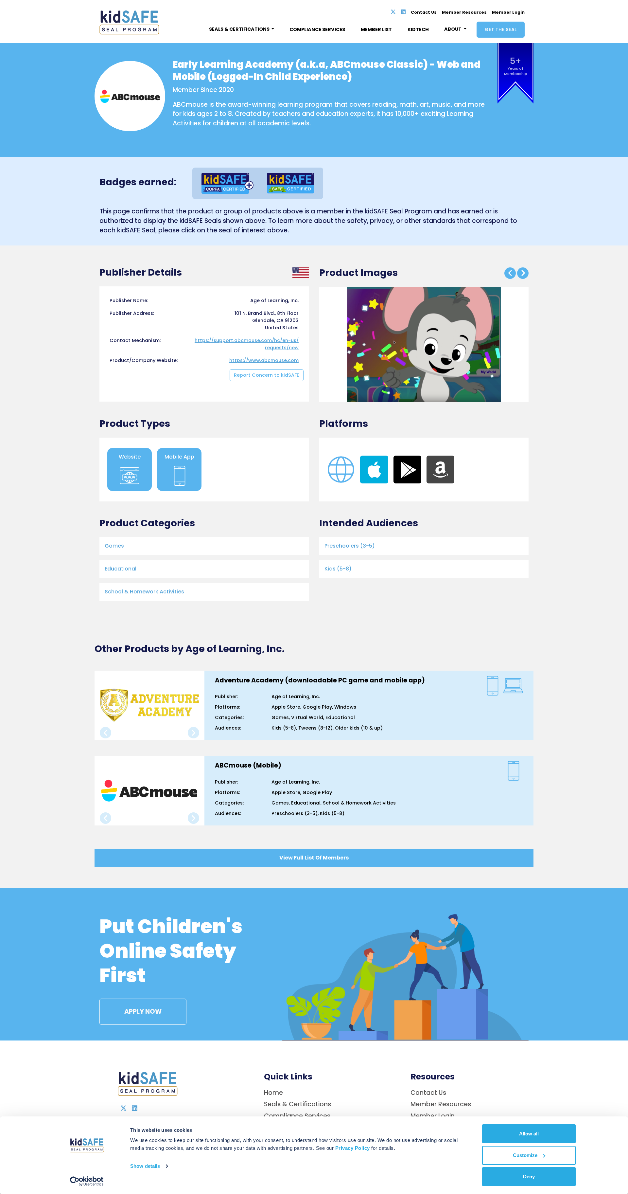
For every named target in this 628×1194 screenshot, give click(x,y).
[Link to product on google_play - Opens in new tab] (407, 469)
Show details (145, 1166)
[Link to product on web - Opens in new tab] (341, 469)
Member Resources (464, 12)
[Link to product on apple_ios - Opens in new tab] (374, 469)
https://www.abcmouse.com (264, 360)
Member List (376, 29)
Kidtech (418, 29)
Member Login (508, 12)
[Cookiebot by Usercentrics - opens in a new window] (86, 1181)
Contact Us (424, 12)
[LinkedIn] (403, 12)
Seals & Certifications (297, 1104)
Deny (529, 1176)
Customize (525, 1155)
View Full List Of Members (314, 857)
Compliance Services (317, 29)
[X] (393, 12)
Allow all (529, 1133)
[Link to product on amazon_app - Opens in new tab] (440, 469)
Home (273, 1093)
